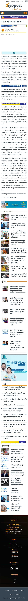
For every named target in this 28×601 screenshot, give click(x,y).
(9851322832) (19, 531)
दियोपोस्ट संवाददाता (10, 29)
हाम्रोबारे (7, 590)
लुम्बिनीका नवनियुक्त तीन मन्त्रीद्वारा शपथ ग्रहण (15, 405)
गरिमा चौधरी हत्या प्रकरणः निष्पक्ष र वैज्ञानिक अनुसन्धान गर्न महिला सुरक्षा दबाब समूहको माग (17, 333)
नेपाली (15, 579)
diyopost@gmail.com (16, 544)
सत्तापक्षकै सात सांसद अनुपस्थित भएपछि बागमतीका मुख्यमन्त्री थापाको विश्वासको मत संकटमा (19, 251)
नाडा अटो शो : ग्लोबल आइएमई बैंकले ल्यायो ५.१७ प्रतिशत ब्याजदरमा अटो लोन (14, 388)
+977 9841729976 (14, 552)
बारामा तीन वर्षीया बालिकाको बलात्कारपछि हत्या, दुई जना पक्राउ (17, 311)
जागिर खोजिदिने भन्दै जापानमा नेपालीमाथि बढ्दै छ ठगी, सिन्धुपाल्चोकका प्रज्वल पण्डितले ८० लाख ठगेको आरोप (17, 290)
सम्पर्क (11, 594)
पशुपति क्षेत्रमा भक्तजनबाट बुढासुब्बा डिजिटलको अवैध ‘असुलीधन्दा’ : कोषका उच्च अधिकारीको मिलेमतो (16, 301)
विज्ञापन (22, 590)
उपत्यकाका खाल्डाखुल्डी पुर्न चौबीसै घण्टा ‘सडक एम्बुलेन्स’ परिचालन (18, 243)
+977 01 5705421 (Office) (16, 546)
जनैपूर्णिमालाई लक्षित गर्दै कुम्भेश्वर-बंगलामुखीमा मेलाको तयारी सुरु (15, 400)
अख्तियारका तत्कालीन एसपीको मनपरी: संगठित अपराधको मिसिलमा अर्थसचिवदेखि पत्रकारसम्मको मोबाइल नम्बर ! (17, 345)
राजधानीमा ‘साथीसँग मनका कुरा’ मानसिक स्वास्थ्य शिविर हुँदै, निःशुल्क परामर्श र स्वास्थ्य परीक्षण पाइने (18, 234)
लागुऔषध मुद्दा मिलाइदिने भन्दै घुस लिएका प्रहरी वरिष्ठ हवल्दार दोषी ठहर (19, 217)
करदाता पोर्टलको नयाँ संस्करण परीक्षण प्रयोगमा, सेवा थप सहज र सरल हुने (13, 410)
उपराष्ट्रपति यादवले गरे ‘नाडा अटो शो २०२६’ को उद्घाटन (15, 437)
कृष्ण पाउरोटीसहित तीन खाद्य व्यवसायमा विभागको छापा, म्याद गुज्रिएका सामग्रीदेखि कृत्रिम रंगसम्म (18, 259)
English (14, 582)
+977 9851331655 (14, 556)
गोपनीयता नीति (15, 590)
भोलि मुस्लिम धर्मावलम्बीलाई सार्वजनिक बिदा (14, 420)
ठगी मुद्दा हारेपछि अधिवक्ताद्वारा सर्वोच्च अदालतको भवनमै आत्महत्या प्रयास (13, 431)
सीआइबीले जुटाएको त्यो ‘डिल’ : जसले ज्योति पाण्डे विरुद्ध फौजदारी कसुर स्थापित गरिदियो (17, 322)
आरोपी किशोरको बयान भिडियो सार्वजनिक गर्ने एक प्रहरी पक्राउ (18, 275)
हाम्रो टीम (17, 594)
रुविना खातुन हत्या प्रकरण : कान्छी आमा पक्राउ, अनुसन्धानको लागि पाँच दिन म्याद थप (15, 416)
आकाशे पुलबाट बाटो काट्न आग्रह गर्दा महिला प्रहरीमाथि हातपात (18, 225)
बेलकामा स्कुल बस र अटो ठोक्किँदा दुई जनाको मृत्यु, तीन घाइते (18, 268)
